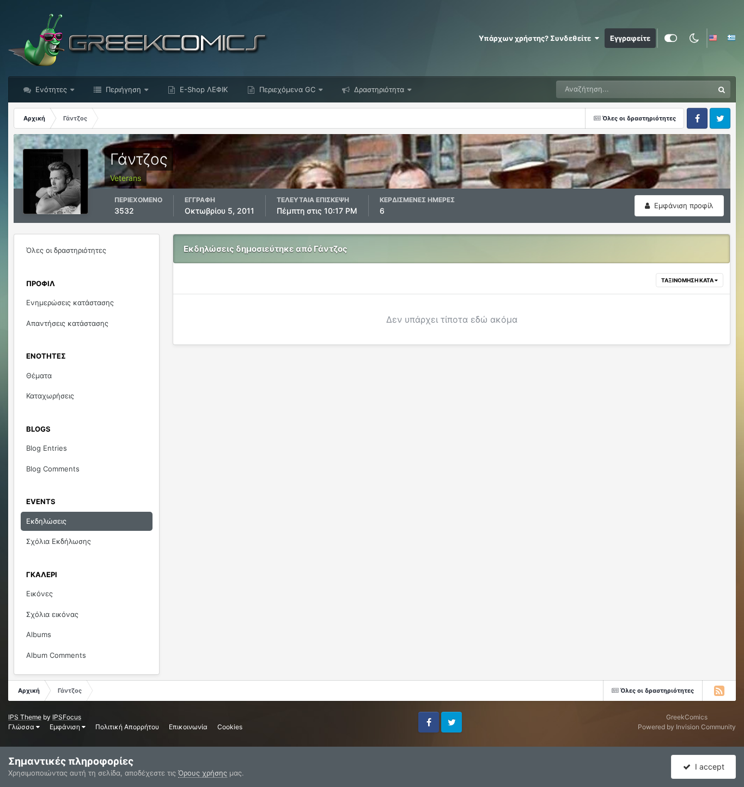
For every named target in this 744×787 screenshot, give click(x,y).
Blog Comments (53, 468)
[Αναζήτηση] (721, 89)
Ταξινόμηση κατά (688, 280)
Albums (38, 634)
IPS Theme (24, 717)
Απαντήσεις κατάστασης (67, 323)
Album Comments (56, 655)
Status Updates (674, 89)
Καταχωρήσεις (50, 395)
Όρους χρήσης (202, 772)
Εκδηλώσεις (46, 521)
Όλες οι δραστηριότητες (66, 250)
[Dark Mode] (693, 38)
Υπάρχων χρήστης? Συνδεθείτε (536, 38)
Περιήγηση (122, 89)
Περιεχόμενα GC (286, 89)
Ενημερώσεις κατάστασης (70, 302)
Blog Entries (46, 448)
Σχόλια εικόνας (52, 614)
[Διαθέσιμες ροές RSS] (719, 690)
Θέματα (39, 375)
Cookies (229, 727)
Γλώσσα (22, 727)
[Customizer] (670, 38)
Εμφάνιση (66, 727)
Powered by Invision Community (687, 727)
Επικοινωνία (188, 727)
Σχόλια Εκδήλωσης (58, 541)
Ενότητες (51, 89)
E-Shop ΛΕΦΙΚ (203, 89)
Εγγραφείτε (630, 38)
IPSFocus (66, 717)
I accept (707, 766)
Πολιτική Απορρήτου (127, 727)
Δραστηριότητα (378, 89)
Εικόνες (39, 593)
